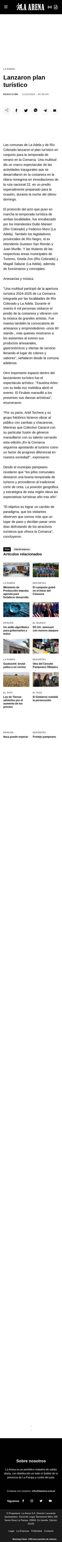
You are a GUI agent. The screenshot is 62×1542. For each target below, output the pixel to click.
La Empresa (22, 1531)
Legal (11, 1531)
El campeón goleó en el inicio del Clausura (44, 590)
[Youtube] (50, 1501)
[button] (16, 110)
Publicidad (36, 1531)
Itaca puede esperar (15, 736)
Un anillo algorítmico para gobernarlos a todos (16, 630)
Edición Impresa (22, 549)
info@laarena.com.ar (43, 1491)
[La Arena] (30, 7)
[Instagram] (31, 1501)
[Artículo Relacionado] (16, 569)
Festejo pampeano (44, 736)
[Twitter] (41, 1501)
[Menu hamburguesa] (5, 7)
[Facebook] (23, 1501)
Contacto (49, 1531)
